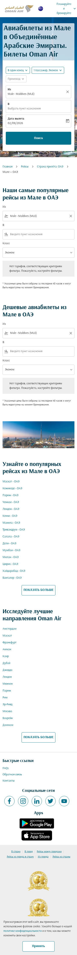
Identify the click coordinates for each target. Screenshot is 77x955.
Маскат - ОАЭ (11, 481)
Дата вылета (16, 118)
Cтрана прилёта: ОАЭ (50, 166)
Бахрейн (8, 718)
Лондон (7, 677)
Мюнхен (8, 683)
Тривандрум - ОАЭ (14, 529)
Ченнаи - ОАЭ (11, 502)
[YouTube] (64, 801)
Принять (38, 946)
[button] (48, 70)
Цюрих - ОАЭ (10, 564)
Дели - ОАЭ (9, 543)
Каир (6, 656)
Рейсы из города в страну (20, 856)
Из (9, 89)
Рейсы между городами (49, 851)
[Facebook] (9, 801)
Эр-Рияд (7, 704)
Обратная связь (12, 774)
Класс (6, 243)
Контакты (9, 780)
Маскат (7, 635)
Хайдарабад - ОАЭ (14, 571)
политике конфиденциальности (22, 931)
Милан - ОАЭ (11, 557)
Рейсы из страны (61, 856)
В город (29, 851)
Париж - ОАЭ (10, 495)
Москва (7, 711)
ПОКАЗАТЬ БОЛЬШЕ (38, 590)
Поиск (38, 138)
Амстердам (9, 628)
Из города (43, 856)
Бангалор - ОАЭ (12, 577)
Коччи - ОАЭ (10, 516)
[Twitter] (50, 801)
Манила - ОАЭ (11, 522)
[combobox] (38, 216)
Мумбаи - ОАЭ (11, 550)
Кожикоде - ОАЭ (12, 488)
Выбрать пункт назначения (24, 108)
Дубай (6, 663)
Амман (7, 649)
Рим (5, 697)
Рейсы (24, 166)
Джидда (7, 670)
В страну (16, 851)
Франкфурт (9, 642)
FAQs (6, 768)
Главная (7, 166)
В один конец (16, 70)
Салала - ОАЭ (11, 536)
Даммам (8, 725)
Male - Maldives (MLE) (21, 94)
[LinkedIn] (37, 801)
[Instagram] (23, 801)
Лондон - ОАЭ (11, 509)
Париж (7, 690)
